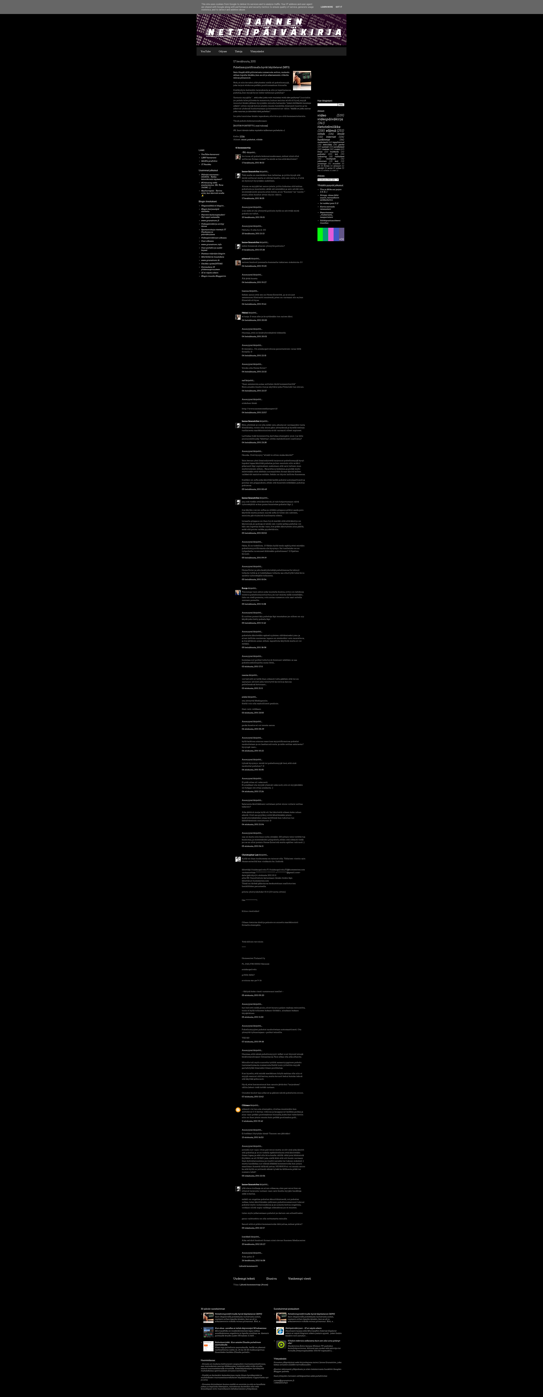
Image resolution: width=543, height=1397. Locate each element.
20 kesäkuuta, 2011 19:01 (253, 217)
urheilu (326, 170)
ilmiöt (340, 133)
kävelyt (320, 168)
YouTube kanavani (210, 154)
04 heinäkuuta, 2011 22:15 (254, 355)
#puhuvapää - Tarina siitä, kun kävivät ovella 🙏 (212, 193)
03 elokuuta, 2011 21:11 (252, 688)
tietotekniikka (328, 127)
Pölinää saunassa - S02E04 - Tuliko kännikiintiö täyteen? (211, 177)
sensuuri (337, 166)
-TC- (244, 152)
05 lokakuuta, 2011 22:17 (253, 1228)
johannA (246, 258)
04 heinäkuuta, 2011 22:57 (254, 412)
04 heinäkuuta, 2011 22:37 (254, 391)
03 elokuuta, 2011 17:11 (252, 666)
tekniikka (327, 144)
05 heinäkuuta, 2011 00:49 (254, 489)
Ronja (245, 588)
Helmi (245, 313)
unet (334, 170)
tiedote (325, 149)
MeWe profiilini (209, 161)
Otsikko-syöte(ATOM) (212, 263)
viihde (259, 139)
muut (244, 139)
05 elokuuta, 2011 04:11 (252, 846)
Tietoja (238, 51)
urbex (338, 168)
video (321, 115)
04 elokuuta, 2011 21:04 (253, 824)
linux (319, 152)
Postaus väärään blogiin (213, 253)
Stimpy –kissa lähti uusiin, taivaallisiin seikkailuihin (329, 197)
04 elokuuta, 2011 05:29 (253, 729)
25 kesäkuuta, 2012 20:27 (253, 1244)
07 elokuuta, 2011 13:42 (253, 1096)
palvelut (321, 154)
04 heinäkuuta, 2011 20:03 (254, 336)
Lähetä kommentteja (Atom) (254, 1284)
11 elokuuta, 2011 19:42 (252, 1121)
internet (331, 136)
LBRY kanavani (208, 157)
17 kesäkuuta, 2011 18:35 (253, 198)
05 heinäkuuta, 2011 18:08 (254, 647)
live (318, 170)
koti (336, 161)
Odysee (223, 51)
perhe (341, 144)
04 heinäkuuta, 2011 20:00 (254, 320)
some (330, 168)
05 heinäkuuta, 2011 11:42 (254, 623)
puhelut (251, 139)
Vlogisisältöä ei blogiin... (213, 206)
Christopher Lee (250, 855)
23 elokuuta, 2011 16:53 (252, 1137)
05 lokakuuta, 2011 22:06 (253, 1176)
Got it (339, 7)
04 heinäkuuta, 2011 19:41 (254, 304)
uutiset (325, 147)
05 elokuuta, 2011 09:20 (253, 995)
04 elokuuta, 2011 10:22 (253, 751)
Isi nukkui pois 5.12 (329, 203)
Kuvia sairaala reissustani (327, 208)
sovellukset (339, 147)
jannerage (322, 164)
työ (336, 154)
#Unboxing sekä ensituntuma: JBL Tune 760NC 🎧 (212, 185)
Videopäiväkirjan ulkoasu (214, 238)
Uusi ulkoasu (207, 241)
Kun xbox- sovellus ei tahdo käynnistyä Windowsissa (240, 1328)
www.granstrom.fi (210, 220)
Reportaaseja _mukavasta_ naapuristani (326, 214)
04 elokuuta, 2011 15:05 (253, 770)
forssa (326, 166)
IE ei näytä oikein (209, 273)
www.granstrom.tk (210, 260)
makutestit (322, 142)
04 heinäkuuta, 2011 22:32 (254, 371)
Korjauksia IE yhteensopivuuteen (210, 268)
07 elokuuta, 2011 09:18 (253, 1042)
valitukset (339, 156)
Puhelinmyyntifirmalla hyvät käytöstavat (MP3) (238, 1314)
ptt (318, 166)
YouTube (206, 51)
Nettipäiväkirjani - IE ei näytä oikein (303, 1328)
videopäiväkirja (330, 119)
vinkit (337, 149)
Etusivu (271, 1278)
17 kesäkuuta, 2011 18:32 (253, 163)
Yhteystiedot (257, 51)
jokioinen (322, 161)
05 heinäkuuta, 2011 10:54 (254, 579)
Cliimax (246, 1105)
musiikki (336, 164)
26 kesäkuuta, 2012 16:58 (253, 1260)
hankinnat (323, 139)
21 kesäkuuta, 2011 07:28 (253, 250)
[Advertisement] (207, 103)
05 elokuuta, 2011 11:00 (252, 1017)
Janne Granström (250, 171)
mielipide (331, 159)
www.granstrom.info (211, 244)
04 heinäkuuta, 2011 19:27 (254, 282)
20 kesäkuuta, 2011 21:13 (253, 233)
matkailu (334, 152)
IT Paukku (206, 164)
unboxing (322, 156)
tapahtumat (338, 142)
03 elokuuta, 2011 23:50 (253, 713)
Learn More (327, 7)
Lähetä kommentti (248, 1266)
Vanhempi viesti (299, 1278)
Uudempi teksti (244, 1278)
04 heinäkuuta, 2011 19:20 (254, 266)
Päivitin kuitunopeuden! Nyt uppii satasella (213, 216)
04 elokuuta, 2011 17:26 (253, 791)
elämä (331, 131)
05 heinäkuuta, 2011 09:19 (254, 558)
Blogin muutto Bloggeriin (213, 276)
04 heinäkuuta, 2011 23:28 (254, 442)
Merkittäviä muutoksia (212, 257)
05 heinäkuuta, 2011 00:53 (254, 533)
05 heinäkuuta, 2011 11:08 (254, 604)
